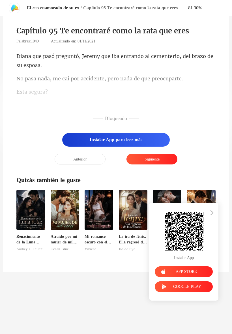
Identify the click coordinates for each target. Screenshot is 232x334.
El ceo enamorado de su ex (53, 7)
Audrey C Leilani (30, 249)
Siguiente (152, 159)
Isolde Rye (127, 249)
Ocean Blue (60, 249)
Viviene (90, 249)
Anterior (80, 159)
